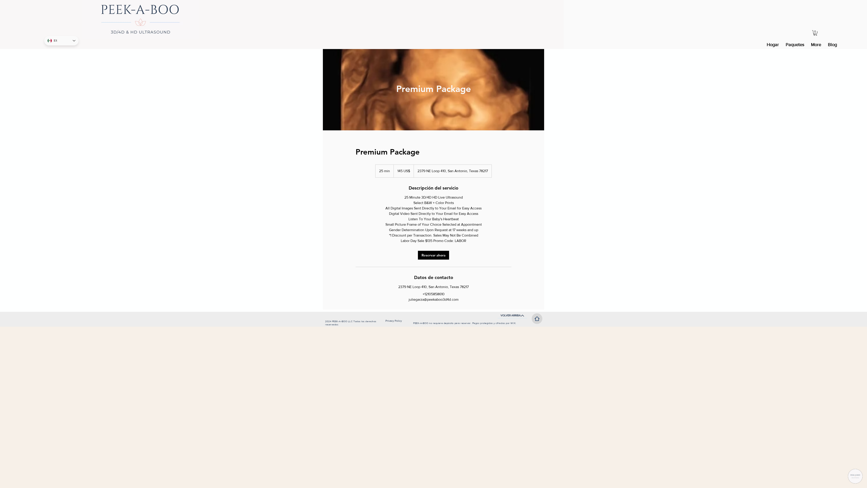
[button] (815, 33)
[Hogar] (537, 318)
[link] (433, 255)
